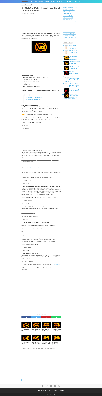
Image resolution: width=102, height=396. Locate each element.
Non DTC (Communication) (68, 35)
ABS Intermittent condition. (35, 167)
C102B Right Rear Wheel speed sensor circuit (36, 343)
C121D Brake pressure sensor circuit (56, 330)
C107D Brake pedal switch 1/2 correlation (25, 343)
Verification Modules (71, 1)
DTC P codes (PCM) (66, 23)
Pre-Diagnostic (71, 37)
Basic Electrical (66, 11)
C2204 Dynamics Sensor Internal (33, 99)
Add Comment (32, 13)
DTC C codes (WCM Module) (68, 21)
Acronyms (47, 1)
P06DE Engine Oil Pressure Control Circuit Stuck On (73, 58)
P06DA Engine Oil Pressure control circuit (73, 52)
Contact (44, 390)
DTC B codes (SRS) (66, 15)
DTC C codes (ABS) (66, 19)
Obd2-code (53, 394)
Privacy (55, 390)
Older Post (58, 380)
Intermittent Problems (57, 1)
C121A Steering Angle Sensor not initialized (46, 343)
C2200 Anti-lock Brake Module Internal (34, 101)
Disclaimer (62, 390)
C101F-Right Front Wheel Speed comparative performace (25, 331)
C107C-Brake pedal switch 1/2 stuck (36, 330)
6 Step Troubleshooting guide (69, 7)
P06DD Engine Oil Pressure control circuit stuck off (73, 47)
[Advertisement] (41, 23)
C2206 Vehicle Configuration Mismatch (34, 97)
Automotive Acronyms (68, 9)
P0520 (64, 37)
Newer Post (24, 380)
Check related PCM (67, 13)
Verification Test (66, 39)
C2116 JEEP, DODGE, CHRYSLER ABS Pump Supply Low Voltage (74, 85)
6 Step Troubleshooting (37, 1)
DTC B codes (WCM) (67, 17)
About (39, 390)
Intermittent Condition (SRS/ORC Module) (70, 29)
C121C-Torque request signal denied (55, 343)
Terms (50, 390)
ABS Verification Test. (55, 264)
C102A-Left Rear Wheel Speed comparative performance (45, 331)
